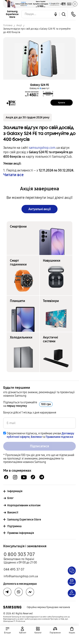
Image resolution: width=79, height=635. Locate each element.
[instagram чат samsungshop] (15, 477)
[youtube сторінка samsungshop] (24, 477)
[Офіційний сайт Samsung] (12, 607)
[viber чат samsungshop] (19, 592)
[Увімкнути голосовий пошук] (56, 14)
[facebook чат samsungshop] (6, 477)
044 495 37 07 (14, 569)
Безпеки (36, 437)
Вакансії (12, 512)
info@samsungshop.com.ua (21, 576)
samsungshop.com (42, 148)
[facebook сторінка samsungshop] (30, 592)
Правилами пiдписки (59, 437)
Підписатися (39, 446)
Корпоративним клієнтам (24, 505)
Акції (19, 25)
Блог (10, 498)
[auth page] (22, 630)
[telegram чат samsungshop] (42, 477)
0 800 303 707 (19, 554)
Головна (7, 25)
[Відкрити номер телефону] (73, 14)
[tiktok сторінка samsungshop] (33, 477)
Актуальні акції (39, 209)
